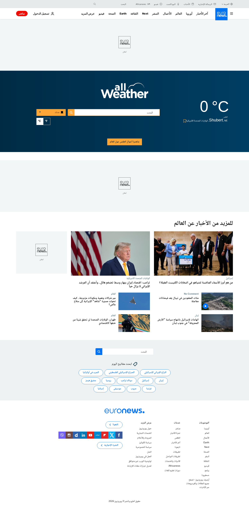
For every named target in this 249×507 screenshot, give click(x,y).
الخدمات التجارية (144, 433)
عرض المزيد (146, 423)
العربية (226, 4)
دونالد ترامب (126, 381)
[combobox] (112, 4)
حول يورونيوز (145, 429)
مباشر (22, 13)
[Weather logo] (124, 92)
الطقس (177, 438)
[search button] (94, 4)
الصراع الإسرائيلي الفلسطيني (121, 373)
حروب (134, 389)
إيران (161, 381)
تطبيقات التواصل (173, 457)
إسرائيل (229, 278)
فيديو (101, 13)
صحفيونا (205, 475)
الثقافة (134, 13)
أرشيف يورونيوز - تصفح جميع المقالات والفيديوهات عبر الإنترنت (197, 483)
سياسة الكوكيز (145, 443)
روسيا (108, 381)
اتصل (149, 452)
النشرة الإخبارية (111, 445)
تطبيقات (176, 452)
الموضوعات (204, 423)
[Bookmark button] (184, 121)
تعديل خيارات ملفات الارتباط (139, 466)
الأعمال (167, 13)
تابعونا (177, 447)
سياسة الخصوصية (143, 447)
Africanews (174, 466)
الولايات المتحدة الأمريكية (138, 278)
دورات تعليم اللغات (172, 471)
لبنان (197, 315)
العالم (178, 13)
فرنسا (148, 389)
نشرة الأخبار (175, 433)
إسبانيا (101, 389)
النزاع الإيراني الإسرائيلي (155, 373)
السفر (155, 13)
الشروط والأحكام (144, 438)
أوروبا (189, 13)
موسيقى (117, 389)
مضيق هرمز (91, 381)
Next (145, 13)
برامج (207, 471)
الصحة (112, 13)
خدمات (177, 423)
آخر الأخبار (202, 13)
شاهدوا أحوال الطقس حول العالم (124, 142)
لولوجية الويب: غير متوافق (140, 461)
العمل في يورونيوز (143, 457)
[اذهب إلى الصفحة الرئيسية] (221, 14)
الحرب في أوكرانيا (91, 373)
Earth (123, 13)
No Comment (191, 294)
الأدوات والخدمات (172, 461)
